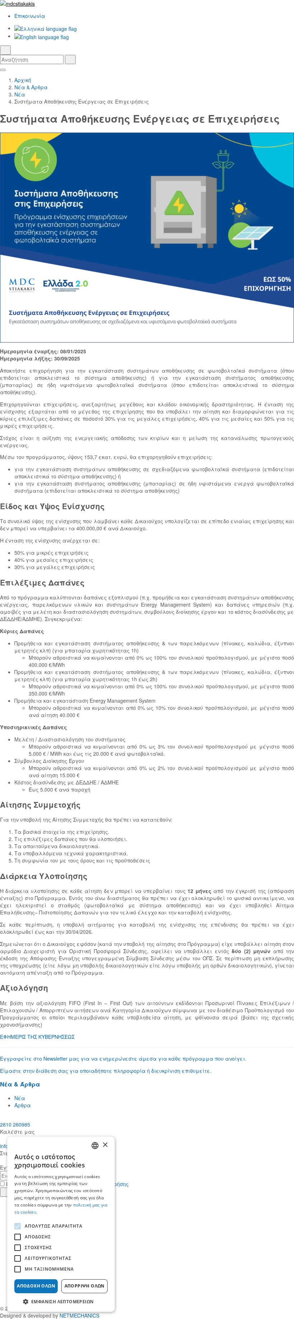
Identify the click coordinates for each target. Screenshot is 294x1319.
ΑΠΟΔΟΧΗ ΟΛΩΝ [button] (36, 1286)
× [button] (105, 1145)
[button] (61, 1301)
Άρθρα (22, 1105)
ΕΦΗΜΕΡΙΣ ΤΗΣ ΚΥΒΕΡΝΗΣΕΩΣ (37, 1036)
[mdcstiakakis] (147, 3)
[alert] (61, 1224)
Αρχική (22, 79)
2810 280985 (15, 1124)
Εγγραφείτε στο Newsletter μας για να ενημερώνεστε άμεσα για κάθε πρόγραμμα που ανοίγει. (123, 1058)
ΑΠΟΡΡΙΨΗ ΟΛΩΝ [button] (85, 1286)
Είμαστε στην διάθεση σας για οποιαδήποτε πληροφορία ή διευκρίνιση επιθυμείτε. (106, 1070)
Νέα (19, 94)
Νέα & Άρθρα (31, 87)
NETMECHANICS (79, 1315)
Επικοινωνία (29, 15)
